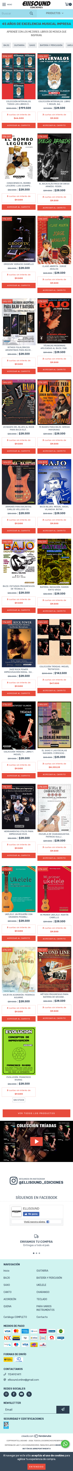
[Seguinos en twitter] (29, 1394)
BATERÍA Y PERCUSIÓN (51, 45)
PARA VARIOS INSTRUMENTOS (45, 1308)
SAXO (32, 45)
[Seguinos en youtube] (21, 1394)
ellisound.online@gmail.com (23, 1379)
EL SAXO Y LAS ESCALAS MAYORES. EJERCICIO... (54, 751)
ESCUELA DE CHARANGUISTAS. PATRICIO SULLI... (54, 835)
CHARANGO (42, 1292)
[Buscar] (31, 13)
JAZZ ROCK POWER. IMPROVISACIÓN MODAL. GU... (18, 670)
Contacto (42, 1317)
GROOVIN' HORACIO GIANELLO (19, 264)
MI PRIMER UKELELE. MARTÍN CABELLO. (54, 916)
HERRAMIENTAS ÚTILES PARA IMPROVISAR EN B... (18, 832)
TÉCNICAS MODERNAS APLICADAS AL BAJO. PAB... (54, 346)
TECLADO (41, 1299)
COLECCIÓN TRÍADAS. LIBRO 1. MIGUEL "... (19, 753)
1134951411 (14, 1374)
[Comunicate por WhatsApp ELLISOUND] (65, 1444)
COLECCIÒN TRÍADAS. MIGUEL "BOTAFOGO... (54, 667)
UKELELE (41, 1285)
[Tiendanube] (36, 1437)
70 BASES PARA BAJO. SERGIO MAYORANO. (54, 428)
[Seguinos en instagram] (6, 1394)
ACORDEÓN (10, 1299)
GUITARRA (19, 45)
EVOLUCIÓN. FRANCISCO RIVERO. (19, 1078)
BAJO (6, 45)
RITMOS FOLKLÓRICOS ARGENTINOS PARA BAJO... (18, 348)
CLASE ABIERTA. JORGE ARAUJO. (54, 267)
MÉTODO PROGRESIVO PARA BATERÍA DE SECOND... (54, 995)
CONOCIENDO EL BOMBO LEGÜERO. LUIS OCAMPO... (19, 184)
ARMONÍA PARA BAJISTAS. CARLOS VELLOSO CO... (18, 508)
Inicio (6, 1270)
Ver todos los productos (36, 1113)
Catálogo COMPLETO (15, 1317)
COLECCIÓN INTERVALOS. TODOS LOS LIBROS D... (18, 102)
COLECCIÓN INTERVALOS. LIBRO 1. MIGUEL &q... (54, 102)
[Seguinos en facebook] (13, 1394)
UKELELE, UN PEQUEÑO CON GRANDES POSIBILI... (18, 915)
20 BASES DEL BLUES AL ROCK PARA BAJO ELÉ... (18, 428)
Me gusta (33, 1214)
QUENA (7, 1306)
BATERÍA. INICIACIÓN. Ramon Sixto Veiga (54, 588)
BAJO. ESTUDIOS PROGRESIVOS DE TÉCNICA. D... (19, 587)
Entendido (36, 1466)
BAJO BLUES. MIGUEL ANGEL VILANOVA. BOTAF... (54, 508)
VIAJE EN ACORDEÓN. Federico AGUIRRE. (19, 996)
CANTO (8, 1292)
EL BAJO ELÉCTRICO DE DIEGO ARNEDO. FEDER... (54, 185)
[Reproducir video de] (36, 1141)
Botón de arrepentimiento (37, 1449)
